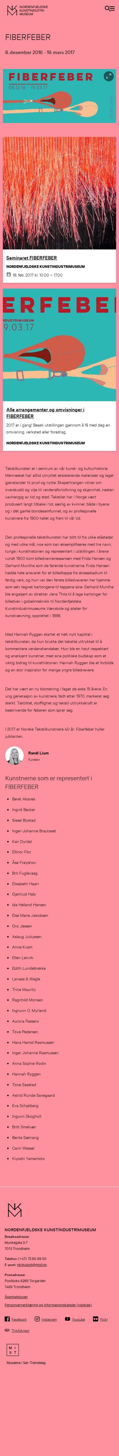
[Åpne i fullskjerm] (109, 76)
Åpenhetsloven (16, 1296)
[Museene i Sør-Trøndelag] (59, 1350)
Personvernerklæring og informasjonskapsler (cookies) (48, 1304)
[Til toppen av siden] (112, 1421)
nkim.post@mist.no (32, 1264)
